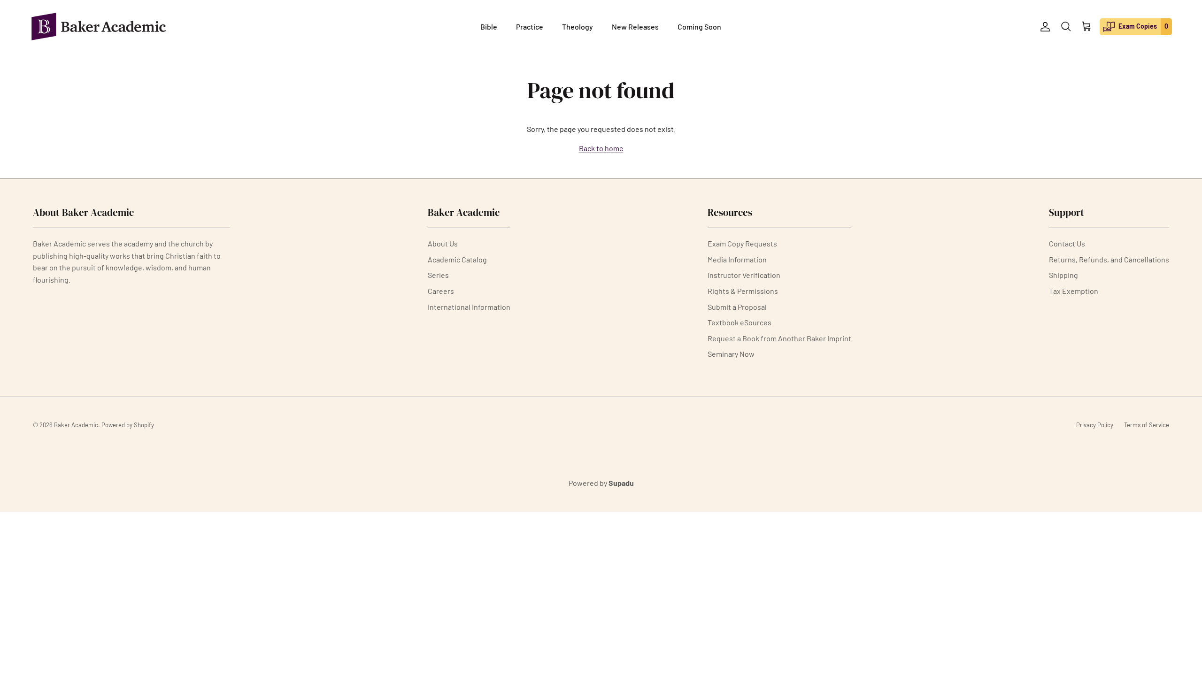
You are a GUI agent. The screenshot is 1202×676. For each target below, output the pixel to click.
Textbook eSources (739, 322)
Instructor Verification (744, 274)
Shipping (1063, 274)
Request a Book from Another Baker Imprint (779, 338)
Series (438, 274)
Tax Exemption (1073, 290)
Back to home (601, 148)
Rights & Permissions (743, 290)
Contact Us (1067, 243)
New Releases (635, 26)
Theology (577, 26)
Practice (529, 26)
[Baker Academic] (98, 26)
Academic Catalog (457, 259)
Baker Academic (76, 425)
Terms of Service (1146, 425)
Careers (441, 290)
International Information (469, 306)
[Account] (1043, 26)
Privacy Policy (1094, 425)
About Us (443, 243)
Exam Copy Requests (742, 243)
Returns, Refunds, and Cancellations (1109, 259)
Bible (488, 26)
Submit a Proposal (737, 306)
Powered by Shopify (127, 425)
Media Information (737, 259)
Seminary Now (731, 353)
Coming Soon (699, 26)
